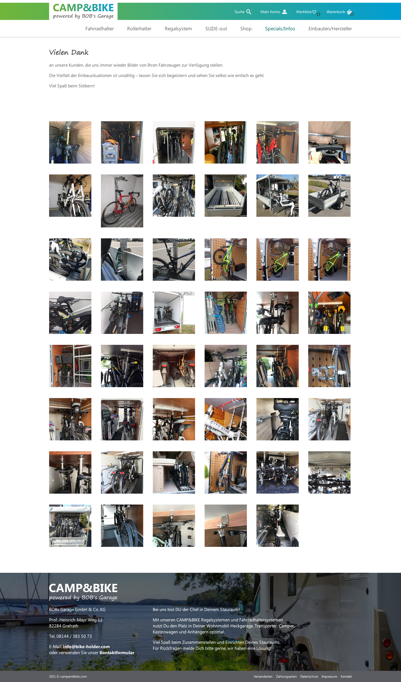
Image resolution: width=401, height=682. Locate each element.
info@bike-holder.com (86, 646)
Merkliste (307, 12)
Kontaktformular (117, 652)
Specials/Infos (280, 28)
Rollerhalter (139, 28)
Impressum (329, 676)
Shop (246, 28)
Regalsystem (178, 28)
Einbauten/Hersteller (330, 28)
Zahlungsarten (286, 676)
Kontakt (346, 676)
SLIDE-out (216, 28)
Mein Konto (270, 12)
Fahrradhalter (99, 28)
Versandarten (263, 676)
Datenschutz (309, 676)
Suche (239, 12)
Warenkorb (339, 12)
